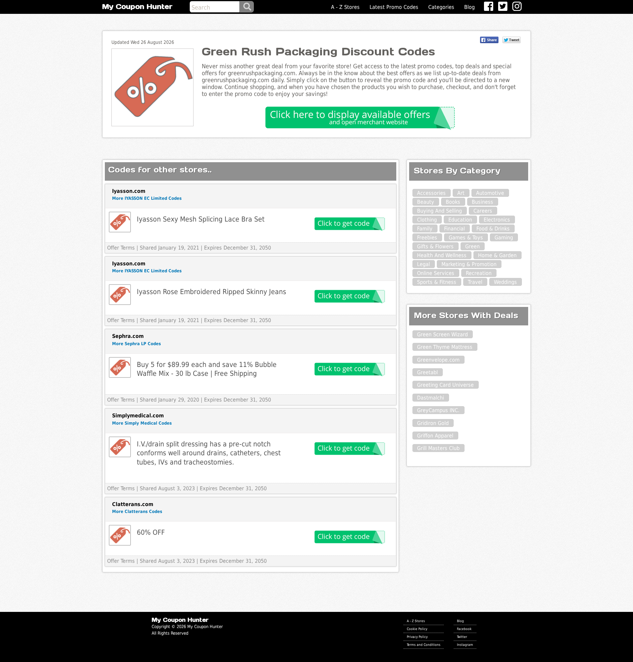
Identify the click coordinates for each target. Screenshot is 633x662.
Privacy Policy (417, 637)
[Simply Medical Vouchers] (120, 446)
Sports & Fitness (436, 282)
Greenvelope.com (438, 360)
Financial (454, 229)
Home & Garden (497, 255)
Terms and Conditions (423, 645)
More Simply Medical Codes (142, 423)
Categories (441, 7)
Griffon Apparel (435, 436)
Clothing (427, 220)
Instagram (465, 645)
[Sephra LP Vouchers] (120, 367)
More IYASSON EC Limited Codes (147, 198)
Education (460, 220)
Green (472, 246)
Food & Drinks (493, 229)
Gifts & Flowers (435, 246)
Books (453, 202)
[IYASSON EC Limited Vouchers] (120, 222)
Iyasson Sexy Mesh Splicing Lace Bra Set (200, 219)
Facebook (464, 629)
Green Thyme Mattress (444, 347)
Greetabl (427, 372)
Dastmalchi (430, 398)
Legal (423, 264)
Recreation (479, 273)
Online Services (435, 273)
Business (482, 202)
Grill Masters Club (438, 448)
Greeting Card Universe (445, 385)
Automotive (490, 193)
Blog (469, 7)
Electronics (497, 220)
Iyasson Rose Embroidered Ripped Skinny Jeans (211, 291)
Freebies (427, 237)
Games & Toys (466, 237)
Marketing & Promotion (469, 264)
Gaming (504, 237)
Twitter (462, 637)
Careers (482, 211)
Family (425, 229)
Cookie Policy (417, 629)
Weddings (505, 282)
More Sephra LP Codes (136, 343)
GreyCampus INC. (438, 410)
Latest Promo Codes (394, 7)
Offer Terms (121, 248)
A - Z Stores (345, 7)
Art (461, 193)
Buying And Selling (439, 211)
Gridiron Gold (433, 423)
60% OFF (151, 532)
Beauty (425, 202)
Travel (475, 282)
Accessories (431, 193)
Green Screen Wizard (442, 334)
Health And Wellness (442, 255)
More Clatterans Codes (137, 511)
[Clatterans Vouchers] (120, 535)
